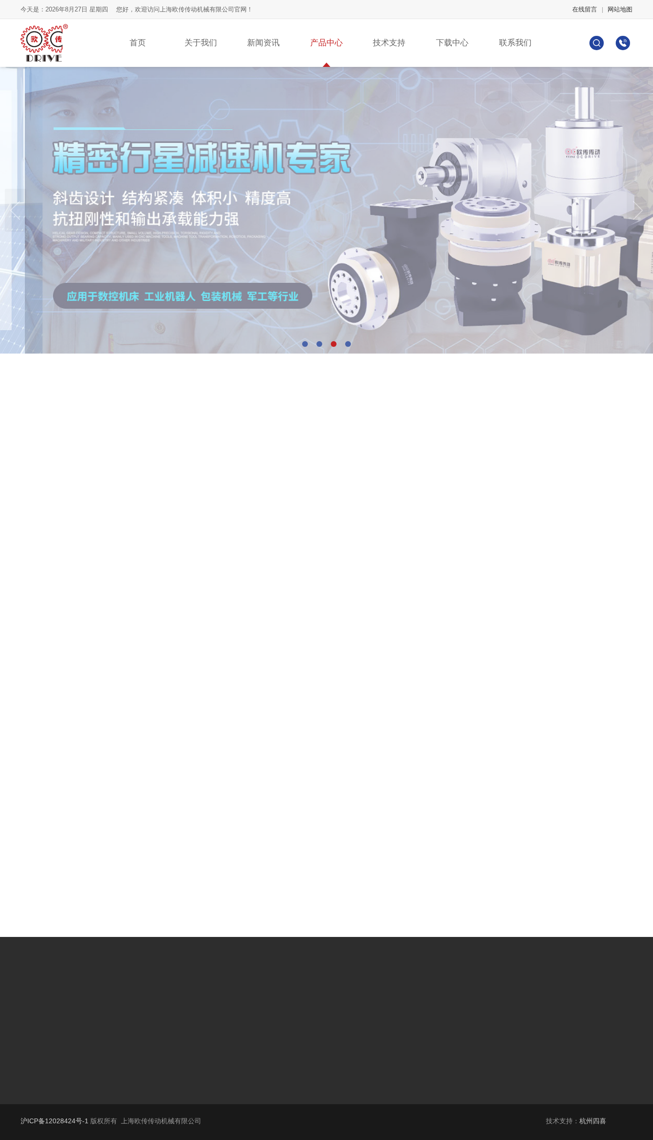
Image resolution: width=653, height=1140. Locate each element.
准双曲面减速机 (213, 987)
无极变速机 (207, 1001)
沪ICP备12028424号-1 (54, 1121)
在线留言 (584, 9)
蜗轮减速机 (120, 1001)
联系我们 (515, 42)
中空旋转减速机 (126, 1044)
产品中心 (326, 42)
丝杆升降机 (207, 1016)
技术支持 (389, 42)
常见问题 (38, 1030)
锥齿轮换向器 (210, 1030)
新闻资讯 (263, 42)
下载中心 (452, 42)
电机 (197, 1044)
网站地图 (620, 9)
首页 (138, 42)
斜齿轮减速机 (123, 987)
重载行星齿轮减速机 (133, 1030)
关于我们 (201, 42)
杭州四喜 (592, 1121)
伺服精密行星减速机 (133, 1016)
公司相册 (38, 1001)
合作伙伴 (38, 1016)
